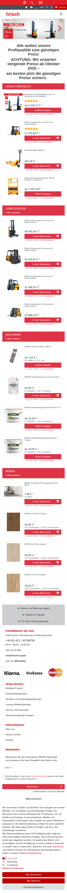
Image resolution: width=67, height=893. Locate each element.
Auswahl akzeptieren (33, 887)
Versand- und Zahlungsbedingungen (24, 699)
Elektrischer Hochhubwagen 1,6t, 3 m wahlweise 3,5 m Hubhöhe (39, 95)
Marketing (12, 861)
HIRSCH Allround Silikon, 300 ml (37, 347)
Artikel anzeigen (43, 110)
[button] (7, 29)
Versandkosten (48, 114)
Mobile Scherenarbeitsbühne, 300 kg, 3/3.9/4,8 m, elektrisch (39, 179)
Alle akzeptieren (33, 874)
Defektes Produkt (14, 688)
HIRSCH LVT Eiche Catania (35, 514)
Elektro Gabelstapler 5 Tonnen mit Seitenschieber (38, 249)
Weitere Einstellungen (13, 868)
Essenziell (12, 858)
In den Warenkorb (41, 138)
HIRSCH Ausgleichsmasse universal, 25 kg (41, 377)
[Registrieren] (32, 7)
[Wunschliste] (52, 7)
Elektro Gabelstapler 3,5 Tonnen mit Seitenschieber (39, 305)
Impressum (58, 846)
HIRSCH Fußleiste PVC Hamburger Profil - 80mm (41, 484)
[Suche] (47, 7)
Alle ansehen (13, 212)
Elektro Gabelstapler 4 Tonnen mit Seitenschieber (38, 277)
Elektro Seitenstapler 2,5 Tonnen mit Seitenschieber (39, 221)
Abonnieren (32, 786)
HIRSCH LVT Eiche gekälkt (35, 575)
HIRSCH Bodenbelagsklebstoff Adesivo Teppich (40, 439)
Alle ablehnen (33, 881)
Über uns (10, 729)
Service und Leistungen (17, 710)
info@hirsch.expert (16, 655)
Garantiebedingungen (16, 693)
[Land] (36, 7)
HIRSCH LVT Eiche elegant (35, 544)
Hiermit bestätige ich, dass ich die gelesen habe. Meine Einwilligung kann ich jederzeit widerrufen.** (34, 777)
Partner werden (13, 734)
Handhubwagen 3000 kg (34, 150)
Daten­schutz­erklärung (30, 853)
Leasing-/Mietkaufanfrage (18, 704)
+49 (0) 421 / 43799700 (20, 640)
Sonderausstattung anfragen (20, 715)
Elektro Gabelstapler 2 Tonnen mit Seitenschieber (38, 123)
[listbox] (13, 102)
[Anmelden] (26, 7)
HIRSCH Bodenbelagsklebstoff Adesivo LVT (42, 407)
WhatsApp (20, 661)
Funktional (12, 865)
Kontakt (9, 740)
